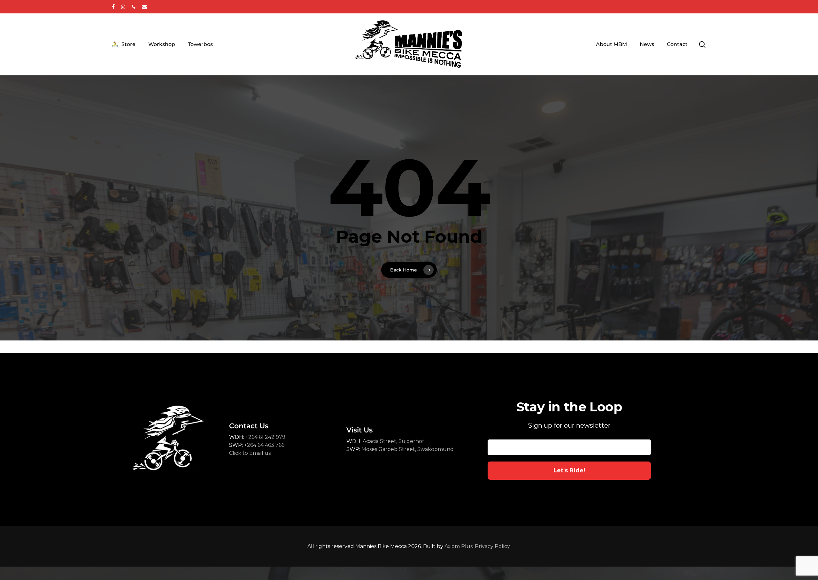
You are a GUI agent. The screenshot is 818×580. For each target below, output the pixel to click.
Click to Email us (250, 453)
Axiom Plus (458, 546)
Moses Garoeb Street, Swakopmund (407, 449)
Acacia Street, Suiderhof (392, 441)
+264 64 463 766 (264, 445)
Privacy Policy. (493, 546)
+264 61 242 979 (265, 437)
